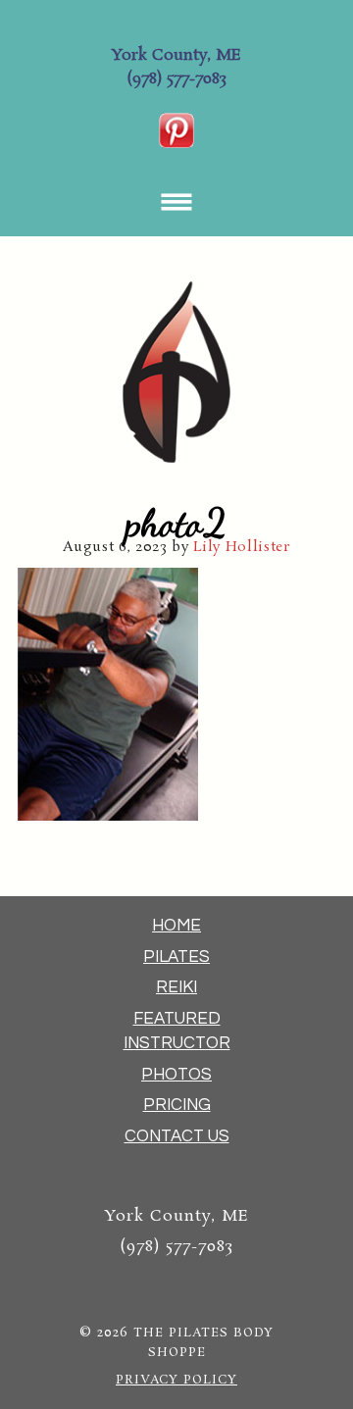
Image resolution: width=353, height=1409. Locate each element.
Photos (176, 1074)
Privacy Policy (176, 1380)
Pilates (176, 957)
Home (176, 925)
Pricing (177, 1105)
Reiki (176, 987)
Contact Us (177, 1136)
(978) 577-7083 (176, 79)
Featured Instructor (177, 1031)
